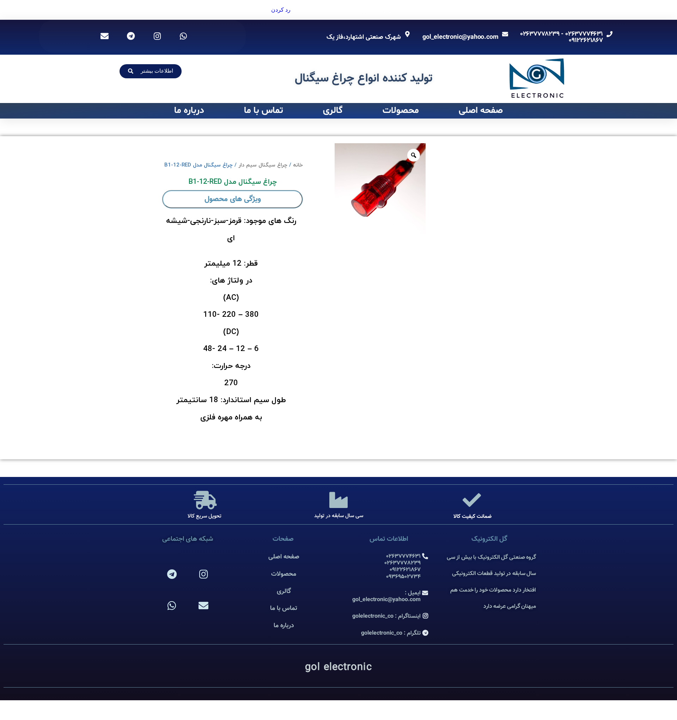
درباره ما (189, 110)
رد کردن (281, 10)
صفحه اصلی (481, 110)
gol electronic (338, 667)
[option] (380, 188)
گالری (333, 110)
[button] (151, 71)
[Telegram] (172, 574)
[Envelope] (203, 606)
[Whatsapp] (172, 606)
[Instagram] (203, 574)
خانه (298, 165)
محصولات (401, 110)
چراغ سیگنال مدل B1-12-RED (233, 182)
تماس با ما (263, 110)
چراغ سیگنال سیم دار (262, 165)
